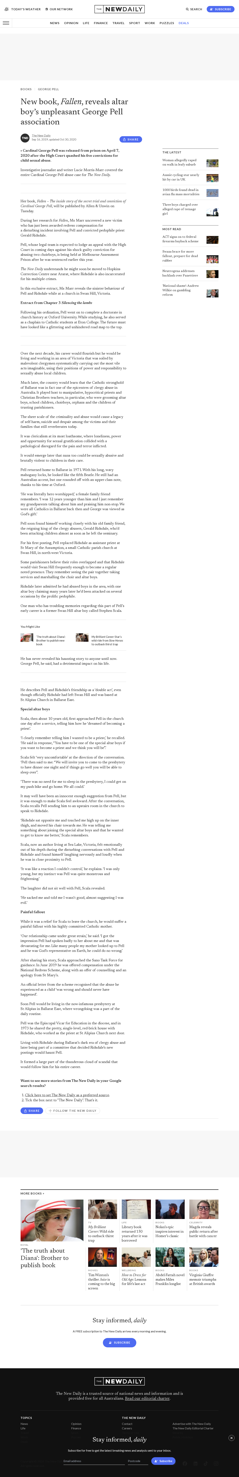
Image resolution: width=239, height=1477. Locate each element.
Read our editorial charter (147, 1399)
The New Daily (41, 135)
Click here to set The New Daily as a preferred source (67, 1095)
